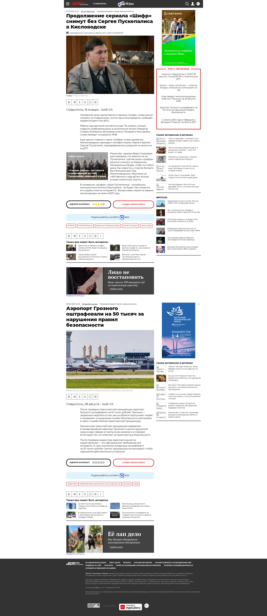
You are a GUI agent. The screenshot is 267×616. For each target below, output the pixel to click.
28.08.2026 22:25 (73, 304)
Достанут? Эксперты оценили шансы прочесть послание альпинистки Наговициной (184, 387)
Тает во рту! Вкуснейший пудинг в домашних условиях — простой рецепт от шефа (183, 150)
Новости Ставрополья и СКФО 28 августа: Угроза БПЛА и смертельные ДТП (178, 76)
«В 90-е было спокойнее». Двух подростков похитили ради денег (183, 176)
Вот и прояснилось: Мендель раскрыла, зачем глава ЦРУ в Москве (183, 211)
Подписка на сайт (93, 565)
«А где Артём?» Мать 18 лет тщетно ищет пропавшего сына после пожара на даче (183, 168)
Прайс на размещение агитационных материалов (138, 565)
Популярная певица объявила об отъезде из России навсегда (181, 239)
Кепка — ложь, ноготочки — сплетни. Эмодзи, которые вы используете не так (179, 87)
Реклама (127, 563)
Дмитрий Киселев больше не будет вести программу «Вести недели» (182, 248)
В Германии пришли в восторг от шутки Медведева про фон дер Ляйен (183, 230)
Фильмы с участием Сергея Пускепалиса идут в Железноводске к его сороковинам (128, 258)
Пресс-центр (114, 563)
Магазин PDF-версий (143, 563)
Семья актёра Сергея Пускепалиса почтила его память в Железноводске (92, 257)
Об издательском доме (95, 563)
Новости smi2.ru (75, 295)
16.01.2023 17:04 (72, 11)
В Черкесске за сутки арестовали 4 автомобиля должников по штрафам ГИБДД (92, 515)
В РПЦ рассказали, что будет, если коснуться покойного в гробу (182, 220)
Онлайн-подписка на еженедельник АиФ (173, 563)
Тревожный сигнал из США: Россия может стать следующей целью (182, 202)
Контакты (108, 565)
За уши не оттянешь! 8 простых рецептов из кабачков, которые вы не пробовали (184, 378)
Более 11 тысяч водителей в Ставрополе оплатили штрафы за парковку (92, 506)
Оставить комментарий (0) (133, 204)
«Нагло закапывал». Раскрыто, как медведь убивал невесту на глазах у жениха (183, 140)
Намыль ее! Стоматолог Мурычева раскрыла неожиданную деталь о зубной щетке (183, 414)
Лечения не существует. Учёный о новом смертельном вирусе (182, 158)
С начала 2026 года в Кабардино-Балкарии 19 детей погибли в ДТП (178, 121)
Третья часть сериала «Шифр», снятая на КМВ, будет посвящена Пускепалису (92, 248)
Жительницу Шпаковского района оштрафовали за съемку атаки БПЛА (136, 506)
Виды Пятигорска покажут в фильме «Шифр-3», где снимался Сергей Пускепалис (136, 248)
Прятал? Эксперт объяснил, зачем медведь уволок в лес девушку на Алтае (183, 369)
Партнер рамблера (109, 606)
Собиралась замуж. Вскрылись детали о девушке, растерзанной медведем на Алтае (182, 405)
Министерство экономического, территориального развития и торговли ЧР (99, 390)
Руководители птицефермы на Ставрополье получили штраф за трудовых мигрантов (136, 515)
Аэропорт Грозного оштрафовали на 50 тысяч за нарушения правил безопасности (178, 110)
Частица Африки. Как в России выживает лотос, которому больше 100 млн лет (183, 186)
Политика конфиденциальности (178, 565)
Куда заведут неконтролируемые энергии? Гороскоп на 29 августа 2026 (178, 98)
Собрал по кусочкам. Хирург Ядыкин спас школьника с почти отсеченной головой (184, 396)
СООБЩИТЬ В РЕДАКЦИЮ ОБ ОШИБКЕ (100, 568)
